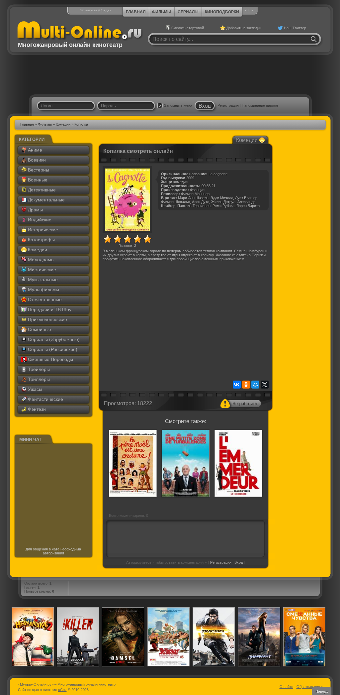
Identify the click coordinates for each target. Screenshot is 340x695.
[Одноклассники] (246, 385)
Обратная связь (310, 687)
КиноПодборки (222, 12)
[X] (265, 385)
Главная (136, 12)
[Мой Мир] (255, 385)
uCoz (62, 690)
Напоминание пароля (260, 105)
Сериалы (188, 12)
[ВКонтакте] (237, 385)
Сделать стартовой (187, 28)
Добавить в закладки (243, 28)
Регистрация (228, 105)
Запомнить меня (178, 105)
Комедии (63, 124)
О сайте (286, 687)
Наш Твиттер (295, 28)
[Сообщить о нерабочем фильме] (240, 403)
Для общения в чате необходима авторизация (53, 551)
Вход (238, 562)
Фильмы (161, 12)
